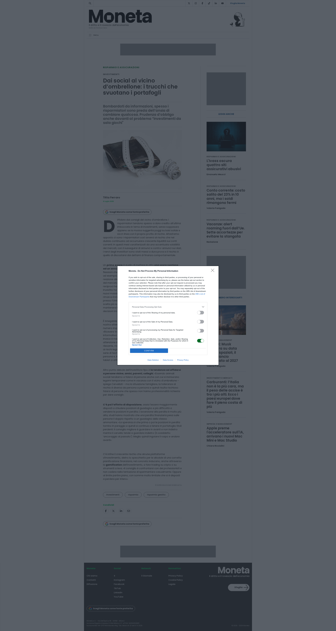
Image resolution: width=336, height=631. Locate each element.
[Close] (213, 271)
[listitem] (168, 306)
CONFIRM (149, 351)
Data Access (168, 360)
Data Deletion (153, 360)
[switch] (200, 312)
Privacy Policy (183, 360)
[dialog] (168, 315)
